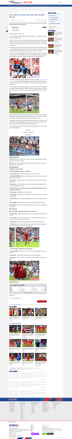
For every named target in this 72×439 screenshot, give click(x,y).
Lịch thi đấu (12, 5)
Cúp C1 (22, 405)
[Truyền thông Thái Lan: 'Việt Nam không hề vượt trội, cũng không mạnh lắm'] (28, 329)
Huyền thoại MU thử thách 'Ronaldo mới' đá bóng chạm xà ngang (14, 318)
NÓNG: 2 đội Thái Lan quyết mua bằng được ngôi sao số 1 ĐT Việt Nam (27, 362)
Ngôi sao (50, 28)
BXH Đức (33, 410)
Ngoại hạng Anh (23, 404)
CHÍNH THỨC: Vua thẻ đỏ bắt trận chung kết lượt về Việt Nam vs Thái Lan (40, 349)
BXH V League (34, 412)
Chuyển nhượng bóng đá (13, 410)
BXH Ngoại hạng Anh (34, 404)
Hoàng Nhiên (38, 365)
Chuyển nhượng (35, 5)
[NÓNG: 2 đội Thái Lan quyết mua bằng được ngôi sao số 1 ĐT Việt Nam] (28, 357)
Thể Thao (39, 5)
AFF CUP (16, 5)
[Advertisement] (36, 9)
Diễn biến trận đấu (16, 30)
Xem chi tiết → (44, 285)
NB (11, 337)
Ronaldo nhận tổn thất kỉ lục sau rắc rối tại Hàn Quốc (27, 318)
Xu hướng (52, 5)
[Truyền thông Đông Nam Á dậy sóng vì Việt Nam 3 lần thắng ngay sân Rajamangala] (41, 357)
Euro (21, 412)
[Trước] (10, 289)
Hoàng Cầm (25, 337)
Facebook (32, 427)
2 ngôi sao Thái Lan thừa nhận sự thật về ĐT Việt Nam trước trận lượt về (15, 349)
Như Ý (12, 320)
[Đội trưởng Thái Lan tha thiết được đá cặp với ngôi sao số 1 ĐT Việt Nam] (15, 357)
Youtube (32, 426)
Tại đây (49, 427)
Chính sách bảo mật (45, 426)
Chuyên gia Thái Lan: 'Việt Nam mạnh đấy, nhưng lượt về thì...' (40, 335)
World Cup (22, 411)
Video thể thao (12, 411)
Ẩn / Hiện (44, 27)
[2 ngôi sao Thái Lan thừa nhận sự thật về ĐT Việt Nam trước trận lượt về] (15, 343)
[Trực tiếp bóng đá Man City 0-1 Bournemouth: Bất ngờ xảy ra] (15, 329)
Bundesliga (22, 409)
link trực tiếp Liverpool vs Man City (14, 369)
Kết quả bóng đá (12, 405)
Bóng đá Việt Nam (20, 5)
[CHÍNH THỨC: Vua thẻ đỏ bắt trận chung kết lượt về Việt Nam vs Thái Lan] (41, 343)
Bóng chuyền (44, 5)
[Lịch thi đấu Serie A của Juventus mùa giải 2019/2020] (41, 312)
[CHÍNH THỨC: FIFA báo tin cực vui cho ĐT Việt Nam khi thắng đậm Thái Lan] (28, 343)
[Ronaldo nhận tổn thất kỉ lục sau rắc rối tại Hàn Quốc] (28, 312)
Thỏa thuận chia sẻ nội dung (46, 425)
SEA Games (22, 416)
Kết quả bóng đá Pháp (45, 410)
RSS (32, 429)
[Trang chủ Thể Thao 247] (9, 6)
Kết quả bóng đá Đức (45, 409)
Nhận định (30, 5)
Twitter (32, 428)
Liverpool (22, 369)
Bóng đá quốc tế (26, 5)
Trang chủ (10, 12)
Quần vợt (55, 405)
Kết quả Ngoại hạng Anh (46, 405)
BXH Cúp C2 (33, 409)
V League (22, 410)
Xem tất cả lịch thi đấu (28, 292)
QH (36, 351)
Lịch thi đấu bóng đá (12, 404)
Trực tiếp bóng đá (12, 409)
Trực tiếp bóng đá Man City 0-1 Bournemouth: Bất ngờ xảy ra (14, 335)
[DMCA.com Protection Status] (48, 434)
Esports (47, 5)
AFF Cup (22, 417)
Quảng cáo (61, 2)
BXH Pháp (33, 411)
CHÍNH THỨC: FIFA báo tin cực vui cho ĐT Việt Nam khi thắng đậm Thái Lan (28, 349)
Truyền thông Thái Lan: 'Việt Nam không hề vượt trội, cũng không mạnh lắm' (28, 335)
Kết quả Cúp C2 (45, 411)
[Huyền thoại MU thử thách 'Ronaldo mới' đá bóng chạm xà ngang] (15, 312)
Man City (26, 369)
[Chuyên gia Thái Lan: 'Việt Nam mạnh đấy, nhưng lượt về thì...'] (41, 329)
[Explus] (28, 297)
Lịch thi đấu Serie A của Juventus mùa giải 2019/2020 (41, 318)
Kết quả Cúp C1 (45, 404)
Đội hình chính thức (16, 29)
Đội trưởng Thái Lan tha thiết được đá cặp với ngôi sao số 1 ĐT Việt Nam (15, 362)
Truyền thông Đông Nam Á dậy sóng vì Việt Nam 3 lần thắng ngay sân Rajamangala (41, 362)
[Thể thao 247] (15, 2)
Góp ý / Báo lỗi (42, 301)
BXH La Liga (33, 405)
